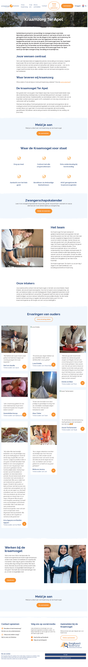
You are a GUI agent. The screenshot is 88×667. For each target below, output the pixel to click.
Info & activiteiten (37, 6)
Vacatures (16, 6)
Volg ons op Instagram (40, 640)
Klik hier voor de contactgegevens (10, 631)
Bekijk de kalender (43, 211)
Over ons (30, 6)
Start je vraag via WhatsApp (8, 637)
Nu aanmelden (44, 133)
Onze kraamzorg (24, 6)
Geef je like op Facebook (41, 637)
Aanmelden (67, 6)
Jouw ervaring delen (44, 319)
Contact (44, 6)
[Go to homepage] (7, 5)
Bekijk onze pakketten (54, 6)
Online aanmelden (69, 638)
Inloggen (78, 6)
